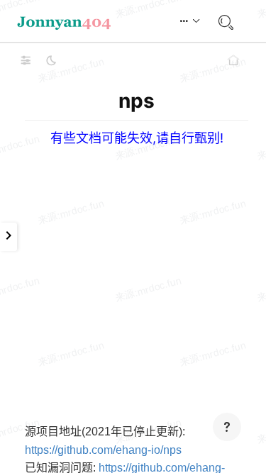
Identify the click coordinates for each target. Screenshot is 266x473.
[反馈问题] (227, 427)
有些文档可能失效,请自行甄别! (136, 137)
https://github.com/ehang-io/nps (103, 450)
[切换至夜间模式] (51, 60)
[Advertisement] (133, 279)
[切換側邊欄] (25, 60)
